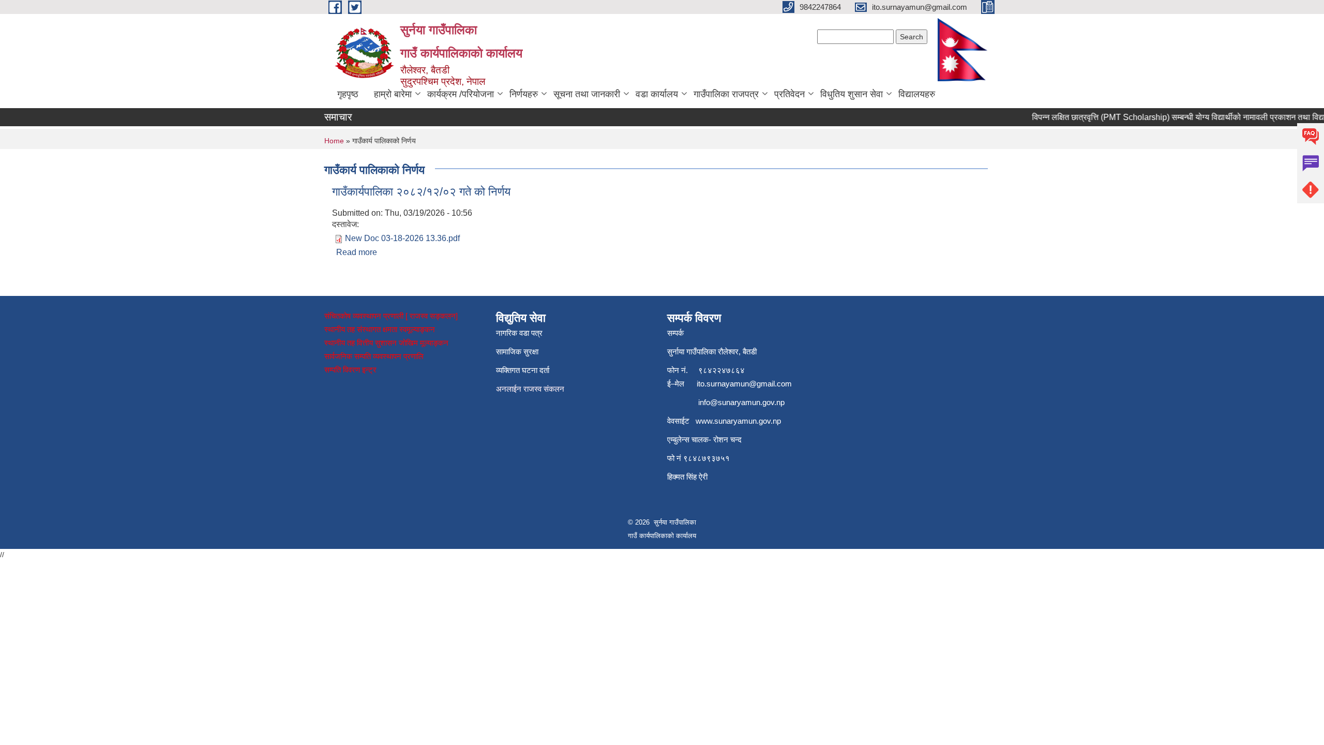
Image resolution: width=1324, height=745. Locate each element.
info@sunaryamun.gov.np (741, 402)
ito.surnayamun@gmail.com (744, 383)
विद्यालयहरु (916, 94)
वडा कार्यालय (657, 94)
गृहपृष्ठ (347, 94)
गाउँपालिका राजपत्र (726, 94)
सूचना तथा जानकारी (586, 94)
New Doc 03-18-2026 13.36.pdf (402, 238)
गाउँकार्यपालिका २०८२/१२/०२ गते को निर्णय (421, 191)
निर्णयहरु (523, 94)
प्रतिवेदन (789, 94)
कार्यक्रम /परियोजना (460, 94)
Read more (356, 252)
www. (705, 420)
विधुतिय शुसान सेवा (851, 94)
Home (334, 141)
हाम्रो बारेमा (393, 94)
